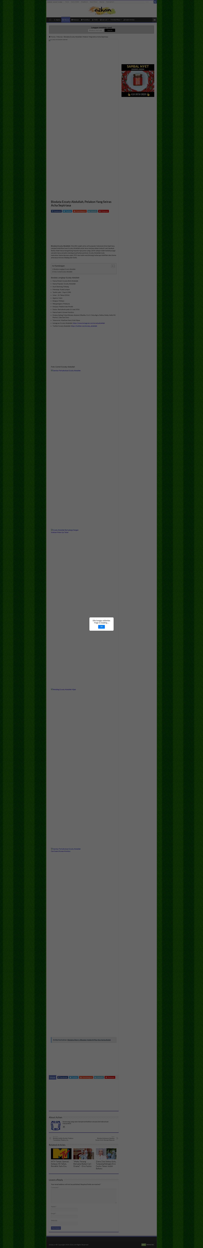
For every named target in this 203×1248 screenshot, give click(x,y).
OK (101, 627)
